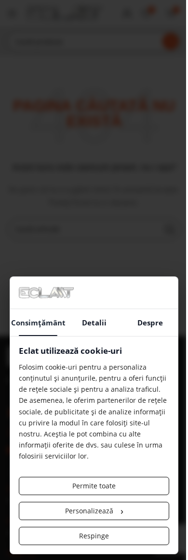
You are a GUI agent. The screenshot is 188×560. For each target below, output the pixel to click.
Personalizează (94, 510)
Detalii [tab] (94, 322)
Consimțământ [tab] (38, 322)
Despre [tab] (150, 322)
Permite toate (94, 485)
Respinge (94, 535)
